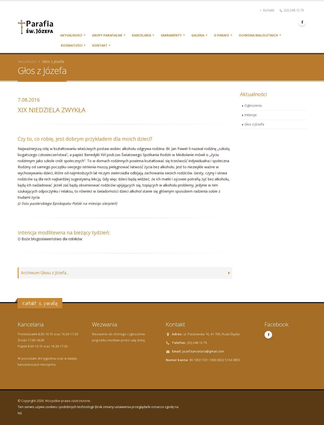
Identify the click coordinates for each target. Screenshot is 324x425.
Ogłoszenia (253, 105)
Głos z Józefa (254, 124)
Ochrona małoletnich (258, 35)
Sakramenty (171, 35)
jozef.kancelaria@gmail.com (203, 351)
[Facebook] (302, 22)
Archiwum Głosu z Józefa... (44, 272)
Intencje (251, 115)
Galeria (197, 35)
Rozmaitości (72, 45)
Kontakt (268, 10)
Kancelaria (141, 35)
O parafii (221, 35)
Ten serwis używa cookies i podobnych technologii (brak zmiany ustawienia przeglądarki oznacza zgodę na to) (98, 410)
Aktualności (71, 35)
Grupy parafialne (107, 35)
